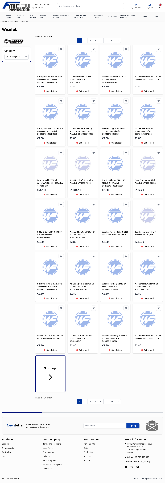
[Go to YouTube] (138, 466)
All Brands (14, 21)
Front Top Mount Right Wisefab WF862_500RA (145, 181)
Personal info (89, 444)
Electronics (112, 16)
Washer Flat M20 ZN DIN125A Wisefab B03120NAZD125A (144, 131)
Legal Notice (48, 448)
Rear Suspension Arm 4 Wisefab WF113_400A (145, 233)
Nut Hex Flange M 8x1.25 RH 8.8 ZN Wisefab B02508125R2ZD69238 (113, 183)
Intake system (8, 16)
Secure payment (49, 460)
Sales (4, 456)
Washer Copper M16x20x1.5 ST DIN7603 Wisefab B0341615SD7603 (115, 131)
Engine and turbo (98, 16)
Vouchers (88, 460)
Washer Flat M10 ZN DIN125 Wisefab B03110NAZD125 (148, 78)
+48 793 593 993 (43, 4)
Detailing (147, 16)
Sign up (133, 425)
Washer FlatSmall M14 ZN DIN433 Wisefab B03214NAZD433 (114, 79)
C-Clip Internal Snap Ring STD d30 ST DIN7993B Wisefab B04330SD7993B (81, 131)
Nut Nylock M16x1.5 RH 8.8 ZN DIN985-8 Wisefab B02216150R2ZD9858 (49, 79)
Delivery (46, 456)
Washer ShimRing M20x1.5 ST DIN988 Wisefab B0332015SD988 (114, 338)
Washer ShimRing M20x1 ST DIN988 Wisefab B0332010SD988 (82, 235)
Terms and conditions (52, 444)
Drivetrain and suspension (80, 16)
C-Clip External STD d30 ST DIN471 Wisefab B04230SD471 (49, 235)
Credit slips (88, 452)
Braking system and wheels (61, 16)
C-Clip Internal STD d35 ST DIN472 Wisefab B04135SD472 (82, 79)
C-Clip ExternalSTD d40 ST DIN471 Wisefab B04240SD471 (82, 338)
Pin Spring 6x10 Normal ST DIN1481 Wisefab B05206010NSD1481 (82, 286)
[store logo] (16, 6)
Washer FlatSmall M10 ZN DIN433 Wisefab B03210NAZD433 (147, 286)
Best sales (6, 452)
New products (8, 448)
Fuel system (33, 16)
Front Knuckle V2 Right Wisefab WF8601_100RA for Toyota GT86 (50, 183)
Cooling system (20, 16)
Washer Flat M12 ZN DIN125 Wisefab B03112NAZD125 (115, 233)
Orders (86, 448)
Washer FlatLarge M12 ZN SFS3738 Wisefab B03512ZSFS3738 (114, 286)
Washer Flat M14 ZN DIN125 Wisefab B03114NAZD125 (148, 337)
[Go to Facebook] (126, 466)
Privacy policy (48, 452)
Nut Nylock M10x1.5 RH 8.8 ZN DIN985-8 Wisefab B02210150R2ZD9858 (49, 286)
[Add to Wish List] (61, 49)
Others (156, 16)
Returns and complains (52, 464)
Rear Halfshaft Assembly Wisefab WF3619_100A (81, 181)
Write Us (39, 7)
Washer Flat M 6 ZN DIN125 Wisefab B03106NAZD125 (50, 337)
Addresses (88, 456)
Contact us (47, 468)
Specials (5, 444)
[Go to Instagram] (132, 466)
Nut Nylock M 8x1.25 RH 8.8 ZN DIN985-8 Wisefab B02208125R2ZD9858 (50, 131)
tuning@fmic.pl (144, 461)
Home (4, 21)
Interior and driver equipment (128, 16)
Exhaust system (43, 16)
